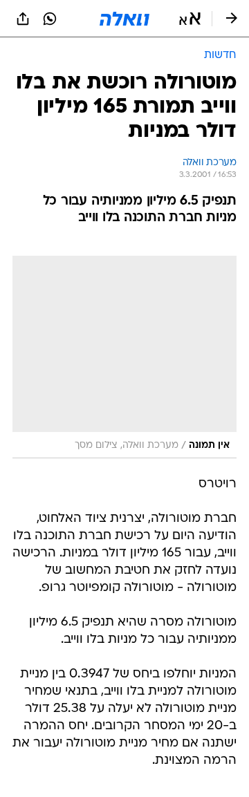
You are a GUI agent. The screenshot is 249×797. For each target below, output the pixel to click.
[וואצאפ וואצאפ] (50, 19)
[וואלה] (124, 19)
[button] (190, 18)
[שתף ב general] (22, 18)
